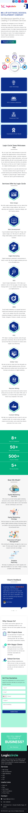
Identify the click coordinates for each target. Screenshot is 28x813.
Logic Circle (11, 811)
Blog (3, 787)
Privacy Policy (5, 793)
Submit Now (14, 711)
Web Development (14, 229)
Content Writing (14, 415)
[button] (11, 610)
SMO (14, 307)
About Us (4, 785)
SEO (14, 280)
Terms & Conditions (7, 791)
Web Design (14, 203)
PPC (14, 335)
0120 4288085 (6, 802)
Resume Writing (14, 388)
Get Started (14, 747)
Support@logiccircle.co (8, 799)
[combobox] (4, 696)
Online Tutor (14, 362)
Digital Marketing (14, 256)
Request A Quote (8, 42)
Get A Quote (5, 789)
